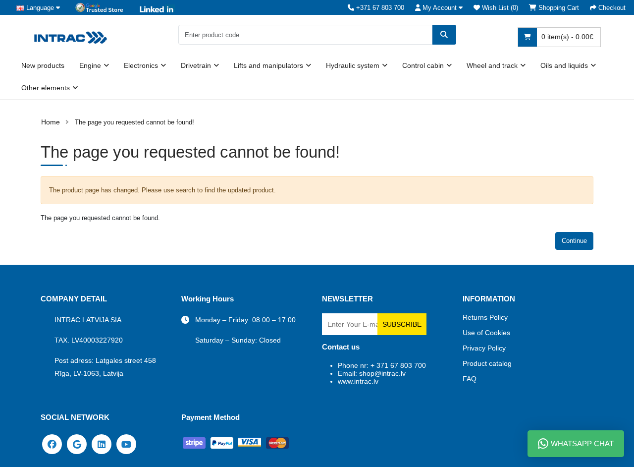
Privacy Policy (484, 348)
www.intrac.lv (358, 381)
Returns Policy (485, 317)
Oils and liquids (564, 65)
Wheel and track (492, 65)
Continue (574, 240)
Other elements (45, 88)
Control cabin (423, 65)
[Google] (77, 444)
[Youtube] (126, 444)
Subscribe (402, 324)
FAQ (469, 379)
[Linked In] (101, 444)
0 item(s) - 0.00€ (566, 37)
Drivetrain (196, 65)
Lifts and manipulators (268, 65)
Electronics (141, 65)
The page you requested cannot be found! (134, 122)
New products (42, 65)
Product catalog (487, 363)
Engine (90, 65)
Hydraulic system (352, 65)
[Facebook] (52, 444)
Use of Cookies (486, 333)
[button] (439, 7)
